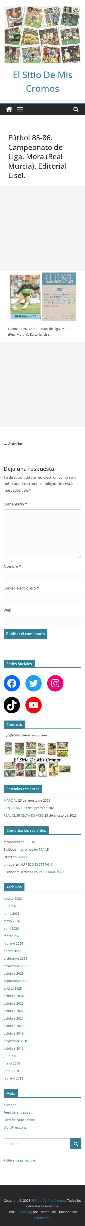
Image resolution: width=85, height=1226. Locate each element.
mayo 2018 (12, 1063)
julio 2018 (11, 1056)
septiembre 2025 (16, 981)
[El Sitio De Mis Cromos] (9, 109)
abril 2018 (11, 1071)
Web (7, 610)
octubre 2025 (14, 973)
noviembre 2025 (16, 966)
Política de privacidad (20, 1160)
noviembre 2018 (16, 1041)
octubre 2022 (14, 1011)
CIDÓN (30, 842)
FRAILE (44, 849)
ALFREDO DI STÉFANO (36, 864)
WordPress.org (15, 1127)
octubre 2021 (14, 1018)
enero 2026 (12, 951)
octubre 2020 (14, 1026)
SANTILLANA (13, 808)
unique (9, 864)
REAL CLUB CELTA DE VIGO (24, 815)
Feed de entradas (17, 1112)
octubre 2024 (14, 996)
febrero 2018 (13, 1078)
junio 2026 (11, 913)
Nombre (12, 566)
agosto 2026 (13, 898)
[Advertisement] (42, 228)
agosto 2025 (13, 988)
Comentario (15, 504)
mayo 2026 (12, 921)
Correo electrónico (21, 588)
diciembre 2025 (15, 958)
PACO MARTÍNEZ (51, 872)
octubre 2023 (14, 1003)
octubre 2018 (14, 1048)
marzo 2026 (12, 936)
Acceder (10, 1105)
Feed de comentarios (19, 1120)
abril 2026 (11, 928)
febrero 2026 (13, 943)
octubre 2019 (14, 1033)
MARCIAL (10, 800)
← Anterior (13, 443)
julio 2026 (11, 906)
